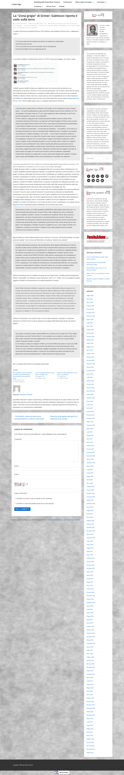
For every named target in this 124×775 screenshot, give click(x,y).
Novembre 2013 (91, 708)
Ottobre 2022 (90, 394)
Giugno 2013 (90, 725)
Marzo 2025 (90, 326)
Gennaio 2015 (90, 660)
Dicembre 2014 (90, 664)
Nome (16, 466)
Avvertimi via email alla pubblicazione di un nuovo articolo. (35, 503)
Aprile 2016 (90, 619)
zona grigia (33, 27)
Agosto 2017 (90, 575)
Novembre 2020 (91, 456)
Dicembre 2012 (90, 745)
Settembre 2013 (91, 715)
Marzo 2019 (90, 517)
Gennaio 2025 (90, 333)
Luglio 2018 (90, 541)
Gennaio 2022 (90, 411)
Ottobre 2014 (90, 670)
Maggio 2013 (90, 728)
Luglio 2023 (90, 377)
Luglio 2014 (90, 681)
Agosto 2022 (90, 401)
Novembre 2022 (91, 391)
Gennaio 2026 (90, 309)
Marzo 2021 (90, 442)
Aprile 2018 (90, 551)
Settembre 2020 (91, 462)
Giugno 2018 (90, 544)
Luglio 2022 (90, 404)
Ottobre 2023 (90, 367)
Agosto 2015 (90, 647)
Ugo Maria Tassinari (25, 394)
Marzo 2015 (90, 653)
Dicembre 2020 (90, 452)
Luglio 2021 (90, 432)
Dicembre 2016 (90, 592)
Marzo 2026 (90, 302)
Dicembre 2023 (90, 360)
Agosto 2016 (90, 606)
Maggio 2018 (90, 548)
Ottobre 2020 (90, 459)
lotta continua (71, 25)
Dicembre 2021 (90, 415)
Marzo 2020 (90, 483)
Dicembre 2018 (90, 527)
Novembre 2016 (91, 595)
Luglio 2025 (90, 323)
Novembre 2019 (91, 497)
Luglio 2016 (90, 609)
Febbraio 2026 (90, 306)
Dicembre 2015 (90, 633)
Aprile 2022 (90, 408)
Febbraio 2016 (90, 626)
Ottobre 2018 (90, 534)
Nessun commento (31, 25)
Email (16, 474)
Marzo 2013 (90, 735)
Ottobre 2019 (90, 500)
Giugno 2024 (90, 343)
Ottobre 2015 (90, 640)
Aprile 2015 (90, 650)
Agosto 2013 (90, 718)
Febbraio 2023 (90, 381)
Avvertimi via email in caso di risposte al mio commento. (34, 498)
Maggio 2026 (90, 295)
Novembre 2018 (91, 531)
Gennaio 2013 (90, 742)
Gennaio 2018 (90, 561)
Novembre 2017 (91, 568)
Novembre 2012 (91, 749)
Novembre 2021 (91, 418)
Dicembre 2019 (90, 493)
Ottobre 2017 (90, 572)
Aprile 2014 (90, 691)
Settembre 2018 (91, 537)
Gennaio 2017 (90, 589)
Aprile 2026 (90, 299)
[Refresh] (27, 483)
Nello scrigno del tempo (83, 2)
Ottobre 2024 (90, 340)
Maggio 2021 (90, 435)
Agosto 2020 (90, 466)
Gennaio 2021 (90, 449)
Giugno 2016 (90, 612)
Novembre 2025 (91, 316)
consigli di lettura (63, 23)
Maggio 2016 (90, 616)
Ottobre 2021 (90, 421)
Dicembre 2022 (90, 387)
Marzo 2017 (90, 585)
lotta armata (62, 25)
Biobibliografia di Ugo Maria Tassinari (47, 2)
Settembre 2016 (91, 602)
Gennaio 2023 (90, 384)
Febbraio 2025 (90, 329)
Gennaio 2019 (90, 524)
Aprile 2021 (90, 439)
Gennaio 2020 (90, 490)
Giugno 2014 (90, 684)
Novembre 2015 (91, 636)
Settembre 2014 (91, 674)
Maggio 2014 (90, 688)
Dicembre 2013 (90, 705)
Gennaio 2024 (90, 357)
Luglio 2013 (90, 722)
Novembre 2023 (91, 363)
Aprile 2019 (90, 514)
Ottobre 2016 (90, 599)
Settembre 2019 (91, 503)
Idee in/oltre (20, 204)
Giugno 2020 (90, 473)
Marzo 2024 (90, 350)
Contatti (61, 6)
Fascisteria (101, 2)
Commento (18, 439)
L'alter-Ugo (16, 4)
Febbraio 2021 (90, 445)
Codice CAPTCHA (20, 493)
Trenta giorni (67, 2)
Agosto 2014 (90, 677)
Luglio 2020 (90, 469)
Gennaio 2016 (90, 630)
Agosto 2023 (90, 374)
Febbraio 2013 (90, 739)
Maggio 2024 (90, 346)
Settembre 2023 (91, 370)
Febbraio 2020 (90, 486)
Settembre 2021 (91, 425)
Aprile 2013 (90, 732)
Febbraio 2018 (90, 558)
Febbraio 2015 (90, 657)
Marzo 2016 (90, 623)
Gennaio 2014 (90, 701)
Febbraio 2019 (90, 520)
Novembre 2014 (91, 667)
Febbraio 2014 (90, 698)
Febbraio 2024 (90, 353)
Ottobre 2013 (90, 711)
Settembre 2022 (91, 398)
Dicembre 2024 (90, 336)
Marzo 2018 (90, 554)
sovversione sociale (23, 27)
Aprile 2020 (90, 479)
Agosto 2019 (90, 507)
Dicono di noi (50, 6)
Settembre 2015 (91, 643)
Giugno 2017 (90, 578)
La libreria (37, 6)
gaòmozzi (50, 25)
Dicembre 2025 (90, 312)
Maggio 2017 (90, 582)
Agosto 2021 (90, 428)
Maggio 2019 (90, 510)
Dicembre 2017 (90, 565)
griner (55, 25)
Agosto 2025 (90, 319)
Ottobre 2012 (90, 752)
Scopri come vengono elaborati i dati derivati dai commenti (61, 520)
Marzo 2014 (90, 694)
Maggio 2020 (90, 476)
